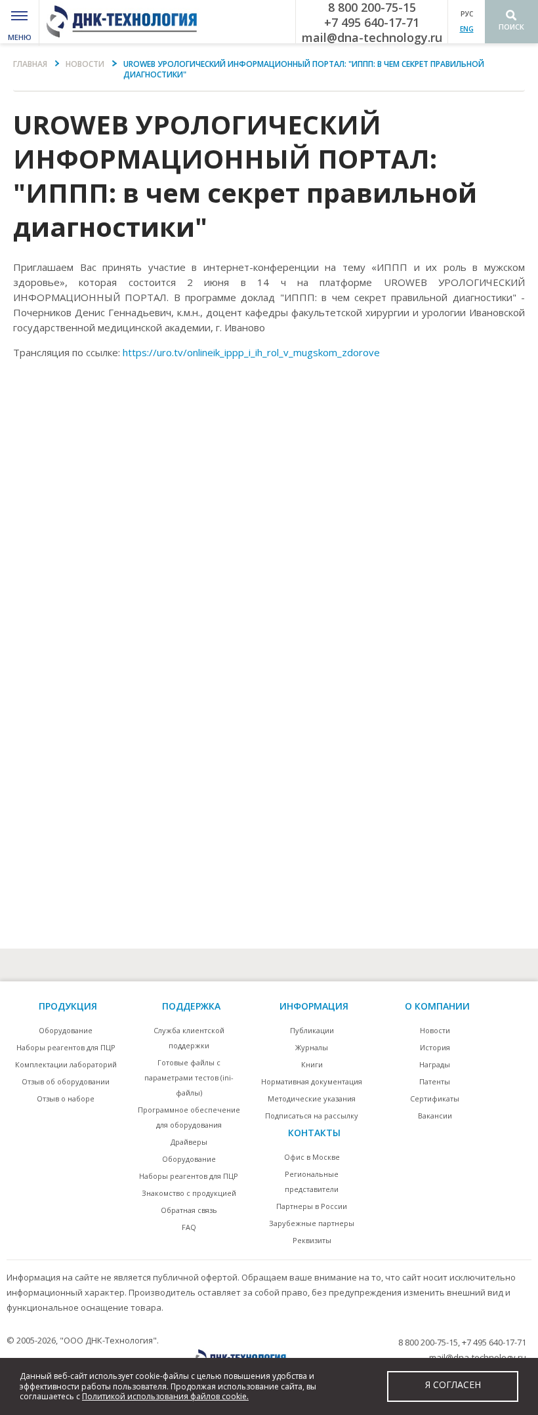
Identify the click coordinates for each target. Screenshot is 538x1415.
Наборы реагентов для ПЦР (65, 1047)
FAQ (189, 1227)
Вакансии (435, 1115)
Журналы (311, 1047)
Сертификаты (434, 1098)
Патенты (434, 1081)
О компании (437, 1006)
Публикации (312, 1030)
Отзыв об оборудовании (66, 1081)
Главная (30, 64)
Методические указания (312, 1098)
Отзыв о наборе (65, 1098)
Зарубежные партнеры (311, 1223)
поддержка (191, 1006)
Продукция (68, 1006)
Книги (312, 1064)
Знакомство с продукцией (189, 1193)
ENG (467, 28)
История (435, 1047)
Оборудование (66, 1030)
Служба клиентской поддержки (189, 1037)
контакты (314, 1132)
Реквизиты (312, 1240)
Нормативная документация (311, 1081)
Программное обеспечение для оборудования (189, 1117)
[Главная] (125, 21)
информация (313, 1006)
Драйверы (189, 1142)
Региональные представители (312, 1181)
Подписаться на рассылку (311, 1115)
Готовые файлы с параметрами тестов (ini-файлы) (189, 1077)
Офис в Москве (312, 1157)
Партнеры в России (311, 1206)
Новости (85, 64)
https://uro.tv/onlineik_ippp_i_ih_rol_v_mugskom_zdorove (251, 352)
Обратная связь (189, 1210)
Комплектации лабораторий (66, 1064)
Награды (434, 1064)
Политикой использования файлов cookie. (165, 1396)
